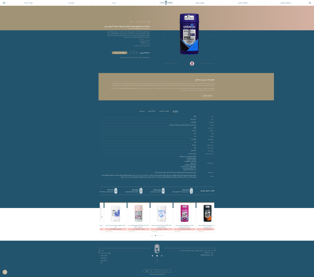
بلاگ (101, 262)
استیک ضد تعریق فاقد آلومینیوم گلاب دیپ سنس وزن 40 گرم (157, 226)
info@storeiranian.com (205, 255)
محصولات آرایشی (243, 3)
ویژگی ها (175, 111)
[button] (162, 235)
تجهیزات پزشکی (200, 3)
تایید (147, 271)
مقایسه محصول (207, 96)
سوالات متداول (104, 255)
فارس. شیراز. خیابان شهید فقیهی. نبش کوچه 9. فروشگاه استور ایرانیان (195, 250)
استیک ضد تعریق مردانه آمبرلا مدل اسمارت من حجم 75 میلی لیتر (111, 226)
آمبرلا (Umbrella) (143, 42)
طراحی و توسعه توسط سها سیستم (157, 274)
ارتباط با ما (71, 3)
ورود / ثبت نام (28, 3)
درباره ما (102, 250)
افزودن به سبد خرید (119, 53)
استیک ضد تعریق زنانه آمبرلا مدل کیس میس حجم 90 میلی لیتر (203, 226)
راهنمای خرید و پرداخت (106, 253)
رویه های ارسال (104, 260)
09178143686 (207, 253)
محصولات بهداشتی (285, 3)
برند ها (114, 3)
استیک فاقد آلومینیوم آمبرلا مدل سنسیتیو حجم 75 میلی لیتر (180, 226)
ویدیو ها (142, 111)
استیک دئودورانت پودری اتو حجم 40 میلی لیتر (134, 226)
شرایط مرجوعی (104, 258)
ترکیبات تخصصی (164, 111)
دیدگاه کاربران (152, 111)
